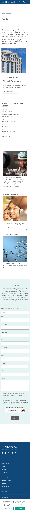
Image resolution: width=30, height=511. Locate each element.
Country (4, 371)
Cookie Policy (6, 505)
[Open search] (24, 2)
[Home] (9, 2)
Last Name (4, 332)
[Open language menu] (19, 2)
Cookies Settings (9, 508)
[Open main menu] (27, 2)
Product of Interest (6, 340)
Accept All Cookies (19, 508)
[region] (15, 505)
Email (3, 316)
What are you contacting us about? (11, 309)
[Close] (27, 501)
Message (3, 378)
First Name (4, 324)
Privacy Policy (18, 404)
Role (3, 355)
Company (4, 347)
